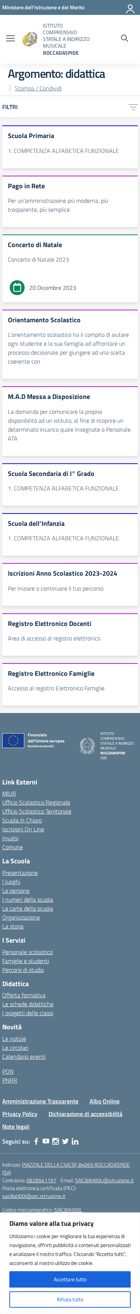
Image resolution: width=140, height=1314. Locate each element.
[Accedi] (131, 7)
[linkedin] (75, 1141)
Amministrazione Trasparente (40, 1101)
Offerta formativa (24, 995)
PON (8, 1071)
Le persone (15, 890)
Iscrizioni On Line (23, 829)
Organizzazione (21, 917)
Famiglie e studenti (25, 960)
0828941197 (41, 1180)
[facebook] (36, 1141)
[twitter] (65, 1141)
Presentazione (20, 872)
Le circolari (15, 1047)
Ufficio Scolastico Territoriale (36, 811)
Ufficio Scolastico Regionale (36, 802)
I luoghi (11, 881)
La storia (13, 926)
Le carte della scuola (27, 908)
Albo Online (104, 1101)
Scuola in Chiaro (22, 820)
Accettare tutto (70, 1279)
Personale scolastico (27, 951)
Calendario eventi (24, 1056)
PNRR (9, 1080)
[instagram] (55, 1141)
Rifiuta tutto (70, 1299)
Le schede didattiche (27, 1004)
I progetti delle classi (27, 1012)
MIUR (9, 793)
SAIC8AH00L (68, 1210)
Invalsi (10, 838)
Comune (12, 847)
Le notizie (14, 1038)
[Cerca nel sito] (124, 39)
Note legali (15, 1126)
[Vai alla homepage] (29, 39)
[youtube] (46, 1141)
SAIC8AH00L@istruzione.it (104, 1180)
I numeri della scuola (27, 899)
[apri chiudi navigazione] (10, 39)
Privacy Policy (19, 1113)
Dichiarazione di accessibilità (85, 1113)
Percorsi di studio (23, 969)
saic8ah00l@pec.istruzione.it (33, 1196)
